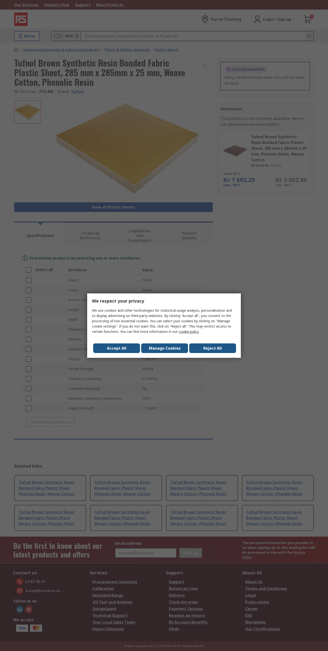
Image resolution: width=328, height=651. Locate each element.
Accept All (117, 348)
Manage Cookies (165, 348)
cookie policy (189, 331)
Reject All (212, 348)
